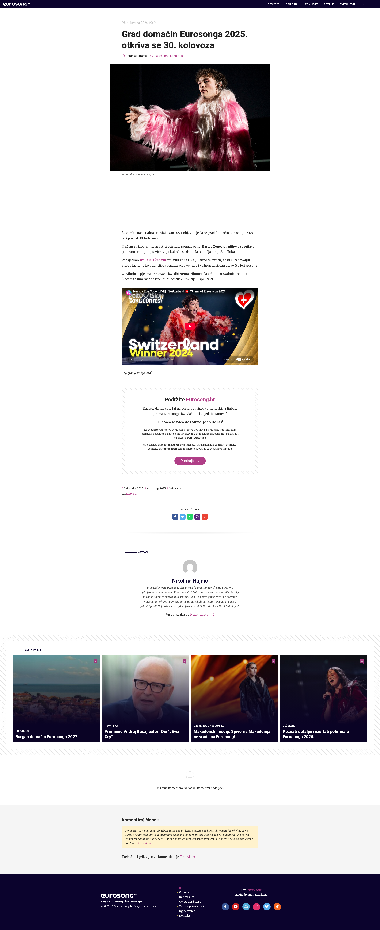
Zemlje (329, 4)
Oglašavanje (187, 911)
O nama (184, 892)
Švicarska (175, 488)
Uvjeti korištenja (190, 901)
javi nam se (144, 843)
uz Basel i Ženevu (153, 260)
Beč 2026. (274, 4)
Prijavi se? (187, 857)
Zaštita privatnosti (191, 906)
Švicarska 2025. (134, 488)
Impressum (186, 897)
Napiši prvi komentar (169, 55)
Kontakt (184, 915)
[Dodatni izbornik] (372, 4)
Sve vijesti (347, 4)
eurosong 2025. (156, 488)
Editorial (292, 4)
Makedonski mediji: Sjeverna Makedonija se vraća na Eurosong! (232, 734)
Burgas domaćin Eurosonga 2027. (47, 736)
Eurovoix (131, 493)
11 (362, 661)
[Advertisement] (190, 203)
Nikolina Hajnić (202, 614)
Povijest (311, 4)
